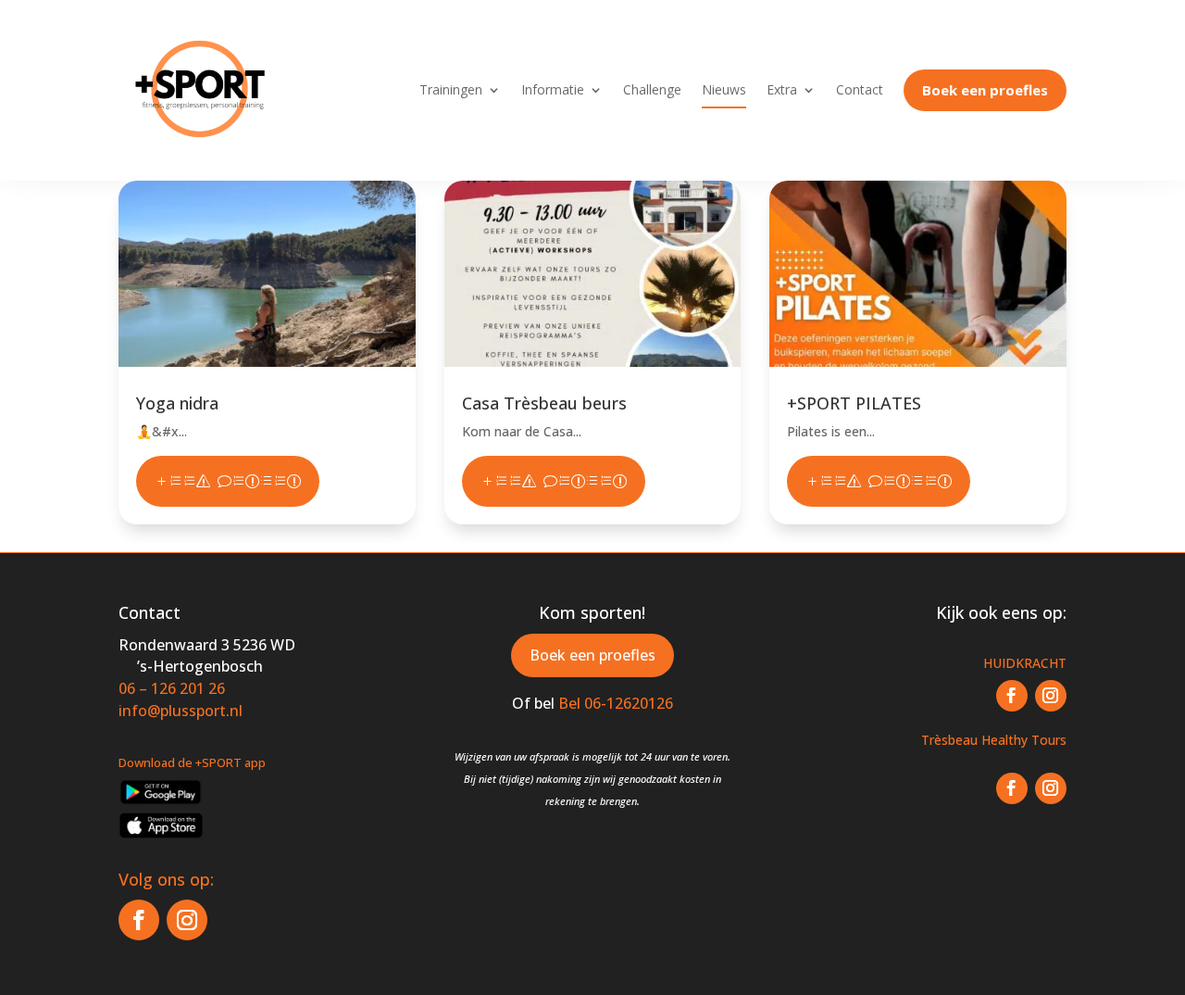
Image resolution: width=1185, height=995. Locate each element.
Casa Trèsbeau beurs (544, 403)
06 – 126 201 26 (171, 688)
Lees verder (228, 481)
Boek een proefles (592, 655)
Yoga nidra (177, 403)
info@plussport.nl (180, 710)
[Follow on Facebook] (138, 920)
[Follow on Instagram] (187, 920)
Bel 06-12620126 (615, 703)
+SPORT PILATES (854, 403)
